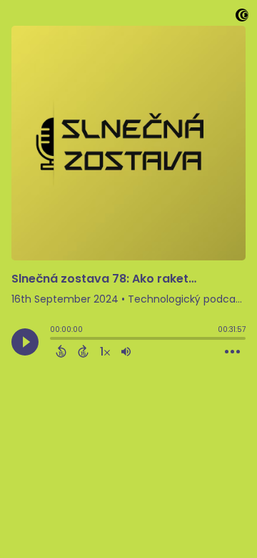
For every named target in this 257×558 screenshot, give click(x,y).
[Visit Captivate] (242, 17)
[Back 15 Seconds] (61, 351)
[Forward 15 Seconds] (83, 351)
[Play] (25, 342)
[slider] (53, 340)
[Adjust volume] (126, 351)
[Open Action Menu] (232, 352)
